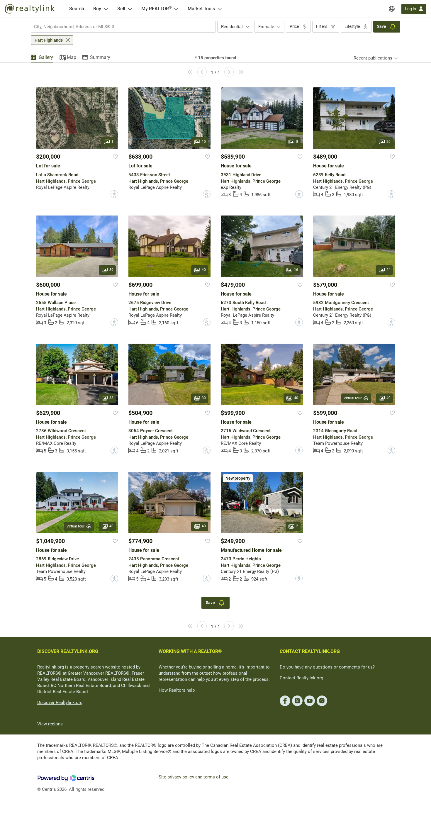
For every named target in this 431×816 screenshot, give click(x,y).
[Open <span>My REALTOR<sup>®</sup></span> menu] (176, 8)
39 (111, 270)
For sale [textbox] (266, 26)
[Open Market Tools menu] (219, 8)
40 (204, 270)
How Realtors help (177, 690)
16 (296, 270)
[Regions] (391, 9)
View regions (50, 724)
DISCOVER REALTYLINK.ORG (67, 651)
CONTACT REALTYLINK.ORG (310, 651)
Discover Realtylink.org (59, 702)
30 (204, 398)
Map (71, 57)
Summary (100, 57)
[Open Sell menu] (130, 8)
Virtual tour (353, 398)
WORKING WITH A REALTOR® (190, 651)
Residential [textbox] (232, 26)
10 (204, 142)
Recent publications (373, 58)
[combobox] (123, 27)
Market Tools (201, 8)
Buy (97, 8)
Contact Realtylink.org (301, 678)
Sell (121, 8)
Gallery (46, 57)
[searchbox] (119, 26)
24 (388, 270)
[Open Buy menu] (105, 8)
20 (388, 142)
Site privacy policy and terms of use (193, 777)
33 (111, 398)
